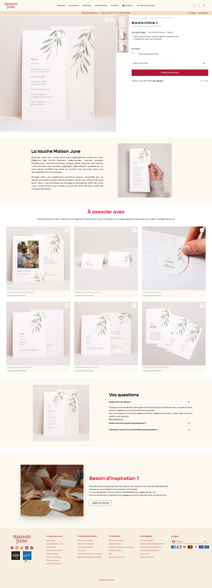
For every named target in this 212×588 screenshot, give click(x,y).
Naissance (74, 5)
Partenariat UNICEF (54, 550)
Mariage (61, 5)
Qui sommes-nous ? (54, 564)
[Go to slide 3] (204, 80)
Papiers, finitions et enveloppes (121, 547)
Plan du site (144, 554)
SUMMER (114, 5)
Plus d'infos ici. (116, 419)
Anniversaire (101, 5)
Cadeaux (129, 5)
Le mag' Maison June (55, 544)
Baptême (87, 5)
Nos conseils (51, 547)
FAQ (110, 554)
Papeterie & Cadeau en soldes (89, 557)
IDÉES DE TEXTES (100, 503)
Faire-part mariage (85, 540)
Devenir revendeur (54, 557)
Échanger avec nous (117, 557)
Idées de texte (115, 544)
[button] (124, 13)
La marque (203, 13)
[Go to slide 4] (206, 80)
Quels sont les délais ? (120, 402)
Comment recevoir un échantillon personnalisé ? (133, 429)
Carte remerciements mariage (90, 554)
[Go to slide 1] (200, 80)
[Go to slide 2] (202, 80)
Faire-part (82, 550)
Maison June (136, 18)
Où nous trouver (53, 560)
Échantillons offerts (116, 540)
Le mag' (192, 13)
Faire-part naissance (86, 544)
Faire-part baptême (85, 547)
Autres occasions (146, 5)
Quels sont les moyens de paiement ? (127, 423)
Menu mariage (154, 18)
